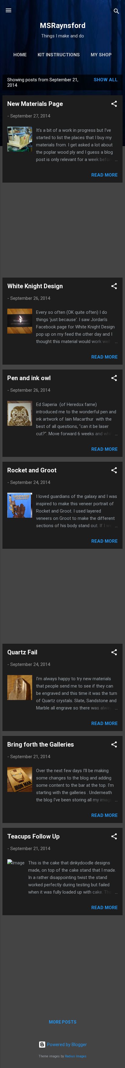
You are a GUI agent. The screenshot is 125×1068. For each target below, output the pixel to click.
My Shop (101, 55)
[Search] (116, 12)
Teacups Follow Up (33, 836)
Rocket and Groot (31, 470)
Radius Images (75, 1056)
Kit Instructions (59, 55)
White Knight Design (35, 286)
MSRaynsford (63, 25)
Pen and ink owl (29, 378)
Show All (106, 79)
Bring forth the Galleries (40, 744)
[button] (114, 105)
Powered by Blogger (66, 1044)
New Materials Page (35, 103)
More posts (62, 1022)
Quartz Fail (22, 652)
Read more (104, 175)
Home (20, 55)
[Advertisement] (62, 230)
